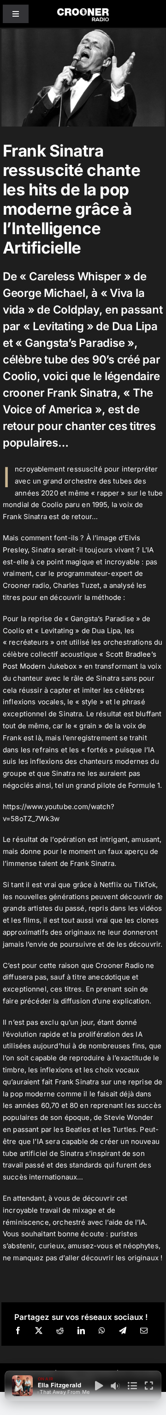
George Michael (44, 293)
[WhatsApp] (102, 1330)
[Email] (144, 1330)
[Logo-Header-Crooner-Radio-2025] (83, 11)
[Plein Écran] (149, 1386)
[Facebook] (18, 1330)
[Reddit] (60, 1330)
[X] (38, 1330)
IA (150, 549)
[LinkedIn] (81, 1330)
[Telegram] (122, 1330)
